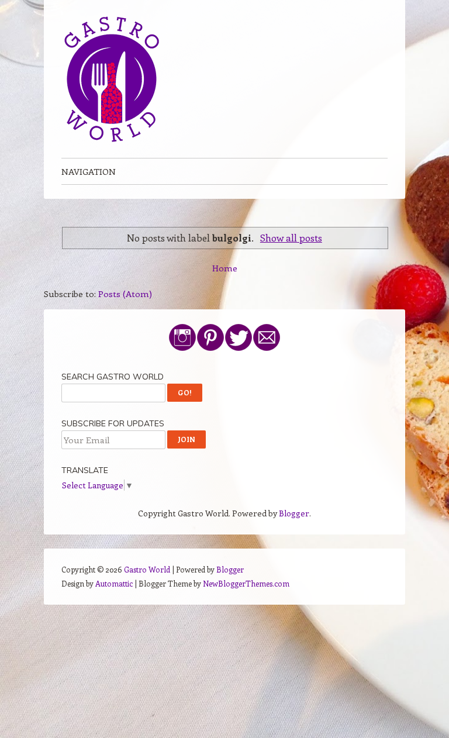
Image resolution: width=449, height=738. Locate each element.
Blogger (294, 513)
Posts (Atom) (125, 293)
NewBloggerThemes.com (246, 583)
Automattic (114, 583)
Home (224, 268)
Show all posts (291, 237)
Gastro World (147, 569)
